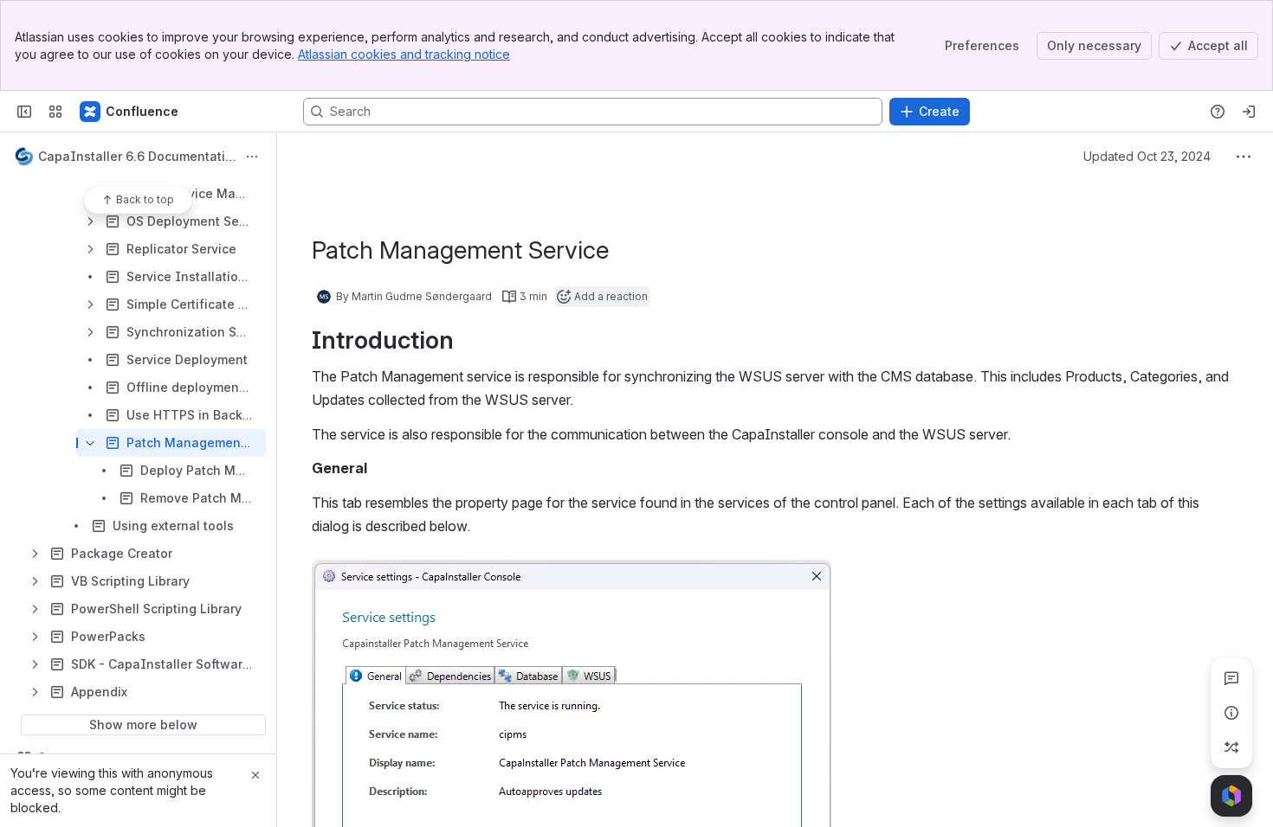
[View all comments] (1231, 678)
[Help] (1217, 111)
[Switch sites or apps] (55, 111)
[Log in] (1249, 111)
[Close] (255, 775)
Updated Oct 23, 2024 (1147, 156)
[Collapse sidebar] (24, 111)
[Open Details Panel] (1231, 713)
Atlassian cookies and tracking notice (404, 54)
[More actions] (252, 156)
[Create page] (1231, 747)
